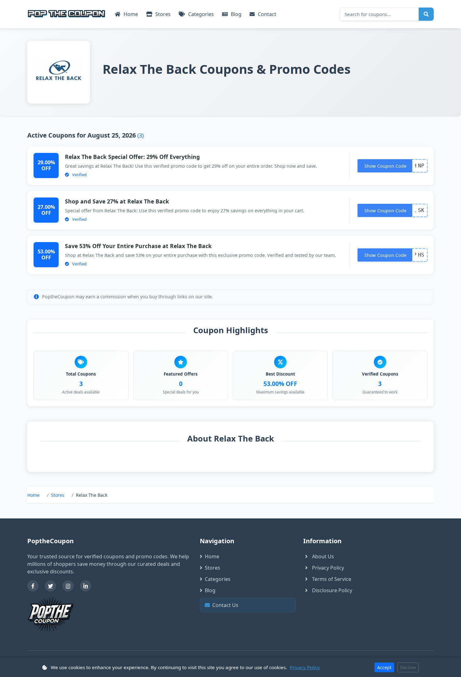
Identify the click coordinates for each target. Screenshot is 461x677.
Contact (266, 14)
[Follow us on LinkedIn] (85, 586)
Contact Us (249, 605)
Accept (384, 667)
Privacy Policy (328, 567)
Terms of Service (331, 579)
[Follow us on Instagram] (68, 586)
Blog (235, 14)
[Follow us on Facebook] (33, 586)
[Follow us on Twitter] (50, 586)
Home (130, 14)
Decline (408, 667)
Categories (200, 14)
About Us (323, 556)
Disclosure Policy (332, 590)
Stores (162, 14)
